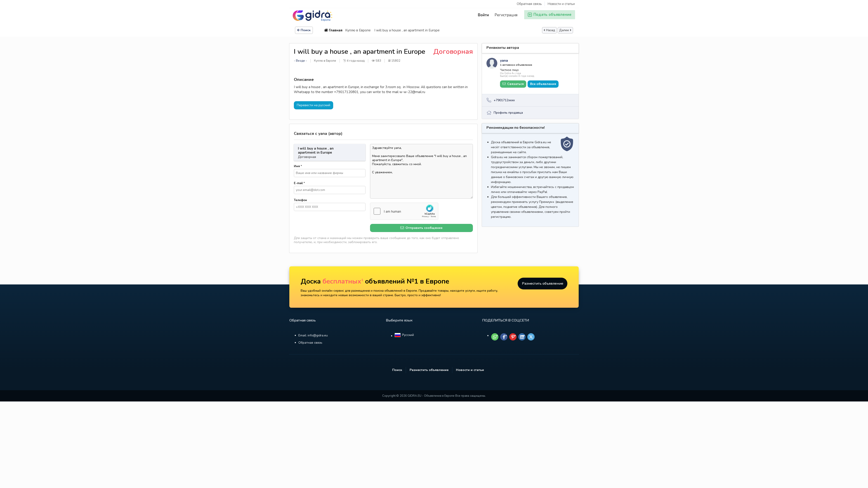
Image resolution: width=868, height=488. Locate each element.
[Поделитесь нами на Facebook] (503, 336)
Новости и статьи (561, 4)
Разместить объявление (542, 283)
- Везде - (300, 61)
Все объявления (543, 84)
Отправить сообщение (423, 228)
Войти (483, 15)
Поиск (306, 30)
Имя (298, 166)
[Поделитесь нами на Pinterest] (513, 336)
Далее (564, 30)
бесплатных (343, 281)
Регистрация (506, 15)
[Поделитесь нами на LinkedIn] (522, 336)
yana (504, 60)
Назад (550, 30)
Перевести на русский (313, 105)
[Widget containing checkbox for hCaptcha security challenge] (404, 211)
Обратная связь (529, 4)
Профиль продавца (508, 112)
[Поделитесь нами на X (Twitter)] (531, 336)
